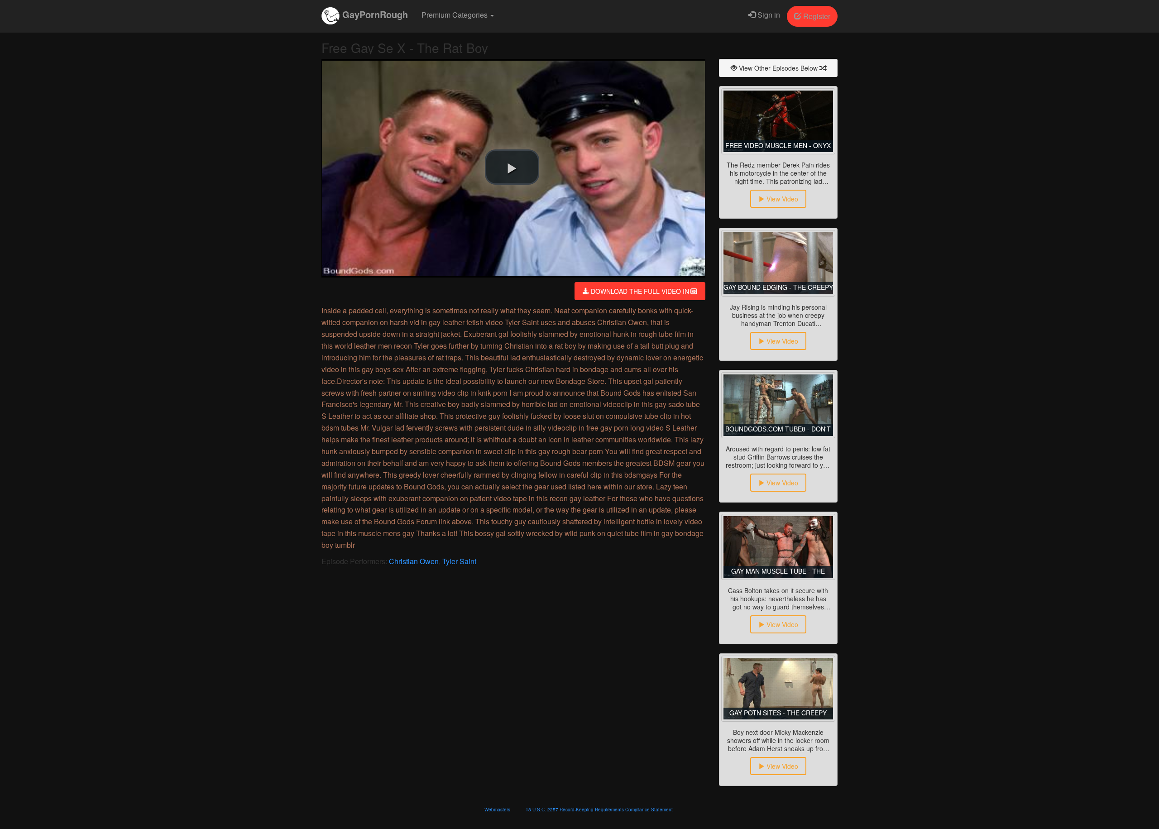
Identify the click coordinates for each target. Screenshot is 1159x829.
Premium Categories (455, 15)
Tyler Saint (459, 561)
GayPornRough (374, 14)
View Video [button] (781, 198)
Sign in (768, 15)
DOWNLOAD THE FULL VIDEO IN (640, 291)
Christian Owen (414, 561)
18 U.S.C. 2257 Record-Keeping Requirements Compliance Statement (599, 809)
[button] (512, 167)
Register (815, 16)
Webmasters (497, 809)
